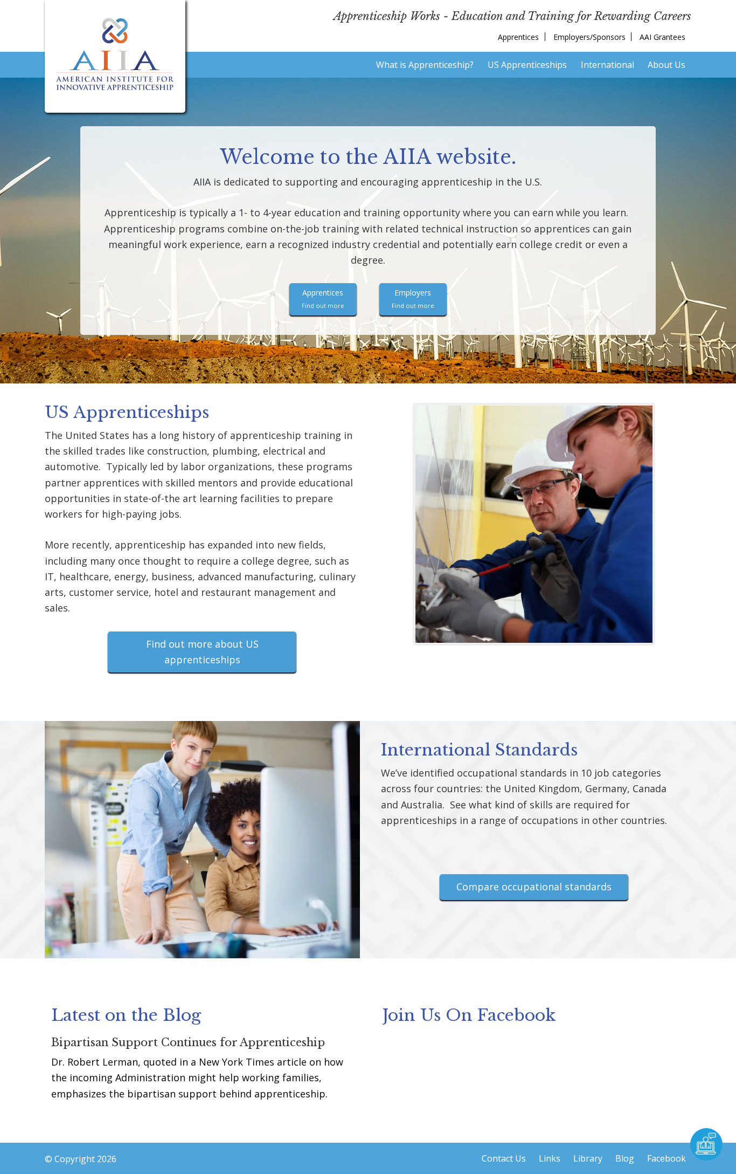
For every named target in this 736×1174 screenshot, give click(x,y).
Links (549, 1158)
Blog (624, 1158)
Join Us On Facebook (469, 1015)
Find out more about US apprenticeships (202, 651)
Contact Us (504, 1158)
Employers (413, 298)
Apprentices (323, 298)
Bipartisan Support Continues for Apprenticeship (188, 1042)
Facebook (666, 1158)
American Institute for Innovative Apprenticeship (115, 54)
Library (587, 1158)
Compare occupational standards (534, 886)
